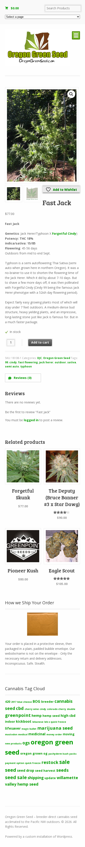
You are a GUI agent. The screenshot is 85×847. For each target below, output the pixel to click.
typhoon (26, 366)
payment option (14, 763)
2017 (13, 701)
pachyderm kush (58, 753)
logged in (31, 420)
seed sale (16, 777)
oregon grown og (34, 753)
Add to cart (40, 342)
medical (22, 734)
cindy (13, 362)
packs (72, 753)
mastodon (11, 734)
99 (6, 362)
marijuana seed (55, 728)
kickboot (23, 721)
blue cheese (24, 701)
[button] (71, 94)
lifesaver (13, 728)
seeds (62, 770)
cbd (20, 708)
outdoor (60, 362)
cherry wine (32, 709)
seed (10, 770)
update (50, 778)
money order (54, 734)
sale (64, 761)
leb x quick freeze (55, 721)
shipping (36, 777)
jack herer (46, 362)
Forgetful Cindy (64, 233)
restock (49, 762)
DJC (39, 358)
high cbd (68, 715)
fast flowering (28, 362)
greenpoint (18, 715)
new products (13, 743)
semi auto (12, 366)
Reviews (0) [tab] (22, 378)
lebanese (37, 721)
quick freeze (33, 763)
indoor (10, 721)
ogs (26, 743)
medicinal (37, 734)
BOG (36, 701)
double (71, 709)
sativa (71, 362)
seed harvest (45, 770)
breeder (47, 702)
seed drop (25, 770)
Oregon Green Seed (56, 358)
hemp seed (51, 716)
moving (69, 734)
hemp (37, 715)
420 (7, 702)
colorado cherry (56, 709)
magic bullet (29, 728)
